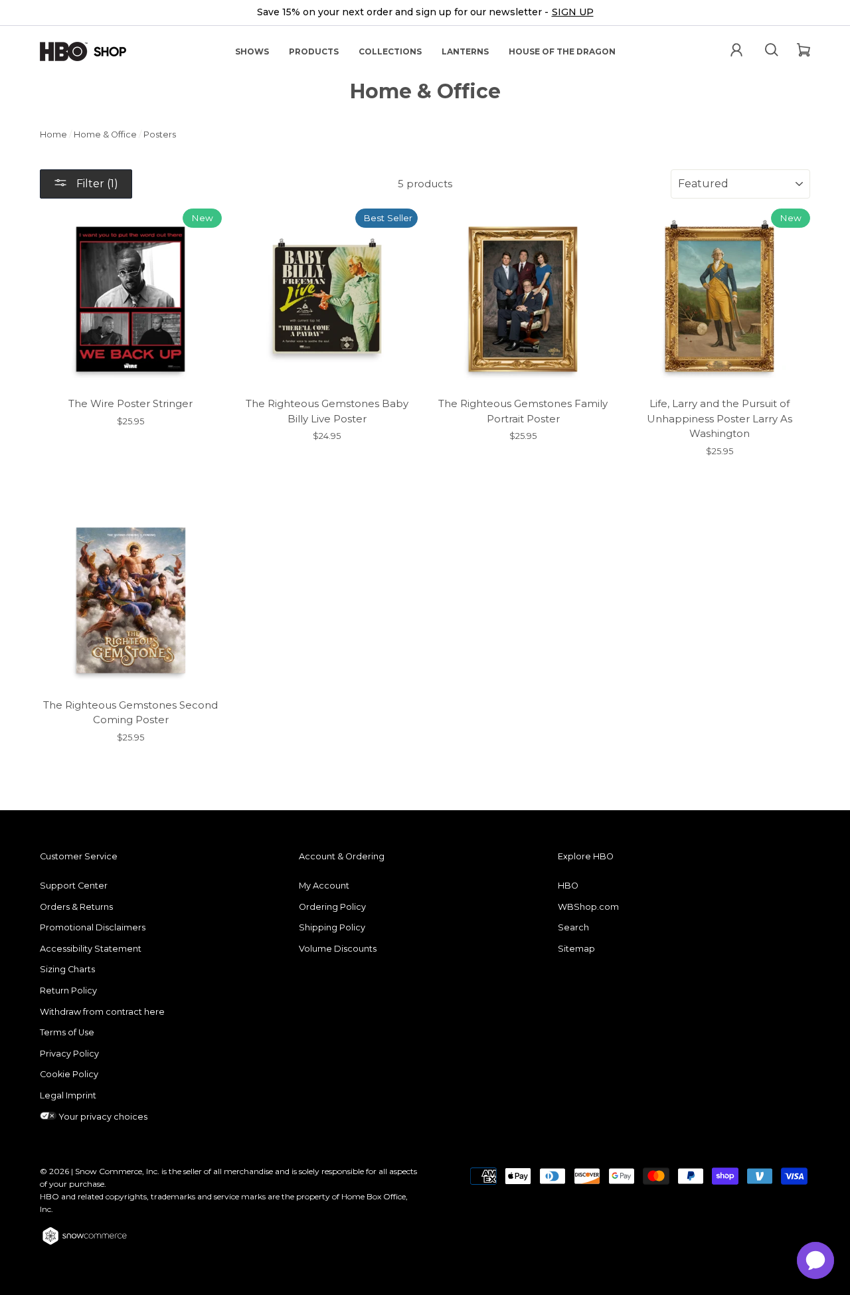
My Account (324, 886)
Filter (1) (96, 183)
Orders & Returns (76, 907)
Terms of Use (67, 1032)
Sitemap (576, 949)
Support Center (74, 886)
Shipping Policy (332, 927)
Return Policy (68, 990)
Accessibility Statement (90, 949)
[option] (425, 13)
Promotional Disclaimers (92, 927)
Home (53, 134)
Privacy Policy (69, 1054)
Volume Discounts (338, 949)
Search (573, 927)
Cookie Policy (69, 1074)
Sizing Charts (67, 969)
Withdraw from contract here (102, 1012)
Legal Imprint (68, 1095)
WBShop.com (588, 907)
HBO (568, 886)
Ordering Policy (332, 907)
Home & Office (105, 134)
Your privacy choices (101, 1117)
